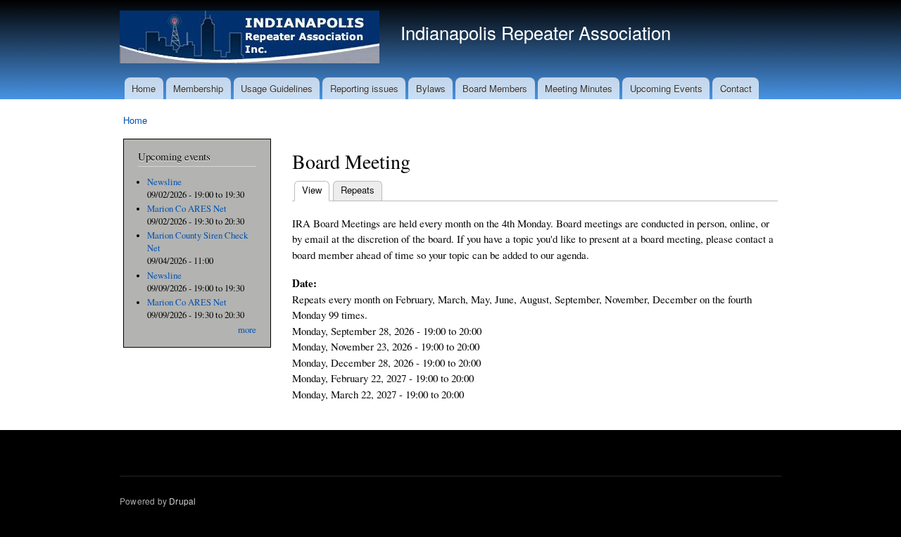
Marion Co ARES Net (187, 209)
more (247, 330)
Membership (198, 88)
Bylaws (431, 88)
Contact (736, 88)
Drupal (182, 501)
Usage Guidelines (277, 88)
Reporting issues (364, 88)
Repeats (357, 189)
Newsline (164, 182)
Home (144, 88)
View (315, 189)
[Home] (251, 38)
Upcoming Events (666, 88)
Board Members (494, 88)
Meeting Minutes (578, 88)
